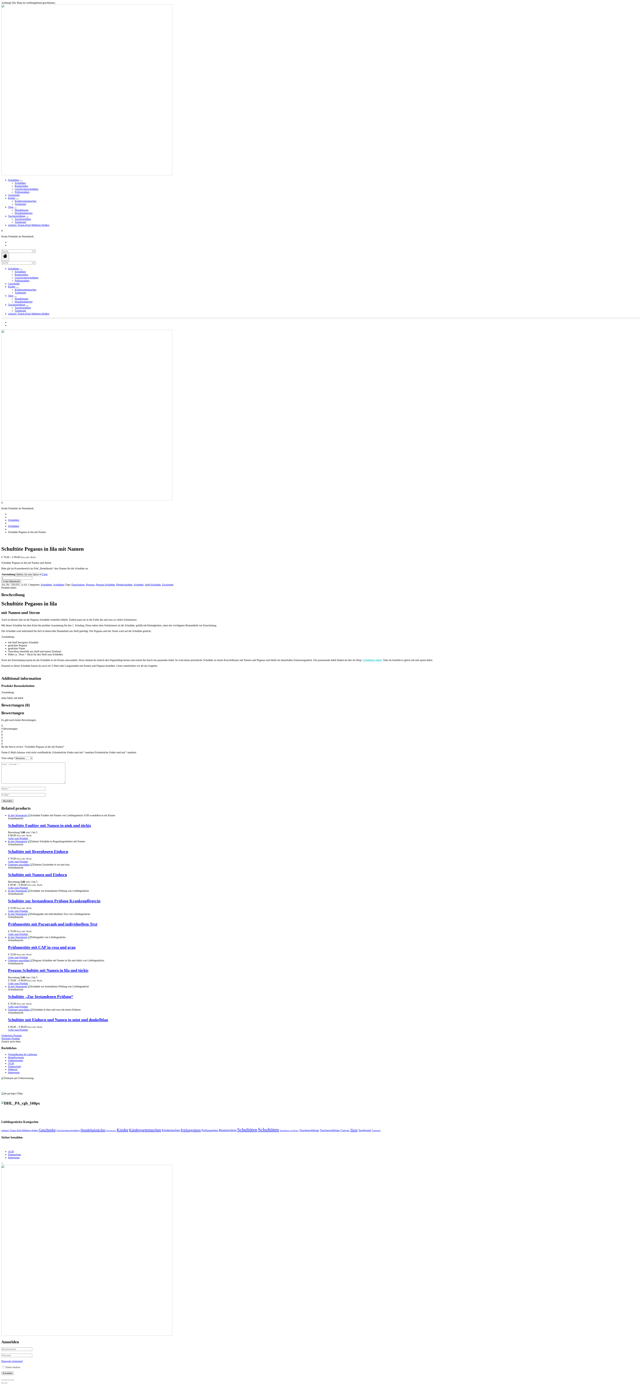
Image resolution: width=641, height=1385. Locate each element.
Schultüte (139, 584)
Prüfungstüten (191, 1130)
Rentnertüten (228, 1130)
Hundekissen (111, 1131)
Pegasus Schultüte (105, 584)
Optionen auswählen (19, 864)
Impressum (14, 1072)
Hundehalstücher (92, 1130)
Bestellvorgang (16, 1057)
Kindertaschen (171, 1130)
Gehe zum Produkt (18, 838)
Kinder (11, 198)
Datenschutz (14, 1066)
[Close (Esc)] (12, 1379)
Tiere (10, 207)
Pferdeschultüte (124, 584)
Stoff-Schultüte (153, 584)
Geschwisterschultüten (68, 1130)
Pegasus (90, 584)
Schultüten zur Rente (289, 1130)
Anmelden (7, 1373)
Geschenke (14, 195)
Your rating (8, 758)
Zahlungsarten (15, 1060)
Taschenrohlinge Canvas (334, 1130)
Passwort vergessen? (12, 1361)
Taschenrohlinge (16, 216)
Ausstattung (8, 574)
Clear (45, 574)
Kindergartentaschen (145, 1130)
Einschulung (78, 584)
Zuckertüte (167, 584)
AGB (11, 1063)
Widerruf (12, 1069)
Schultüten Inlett (372, 660)
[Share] (9, 1379)
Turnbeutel (364, 1130)
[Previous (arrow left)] (2, 1382)
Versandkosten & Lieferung (22, 1054)
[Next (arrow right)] (6, 1382)
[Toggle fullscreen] (6, 1379)
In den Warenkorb (11, 581)
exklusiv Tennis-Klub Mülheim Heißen (28, 225)
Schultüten (13, 180)
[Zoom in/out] (2, 1379)
